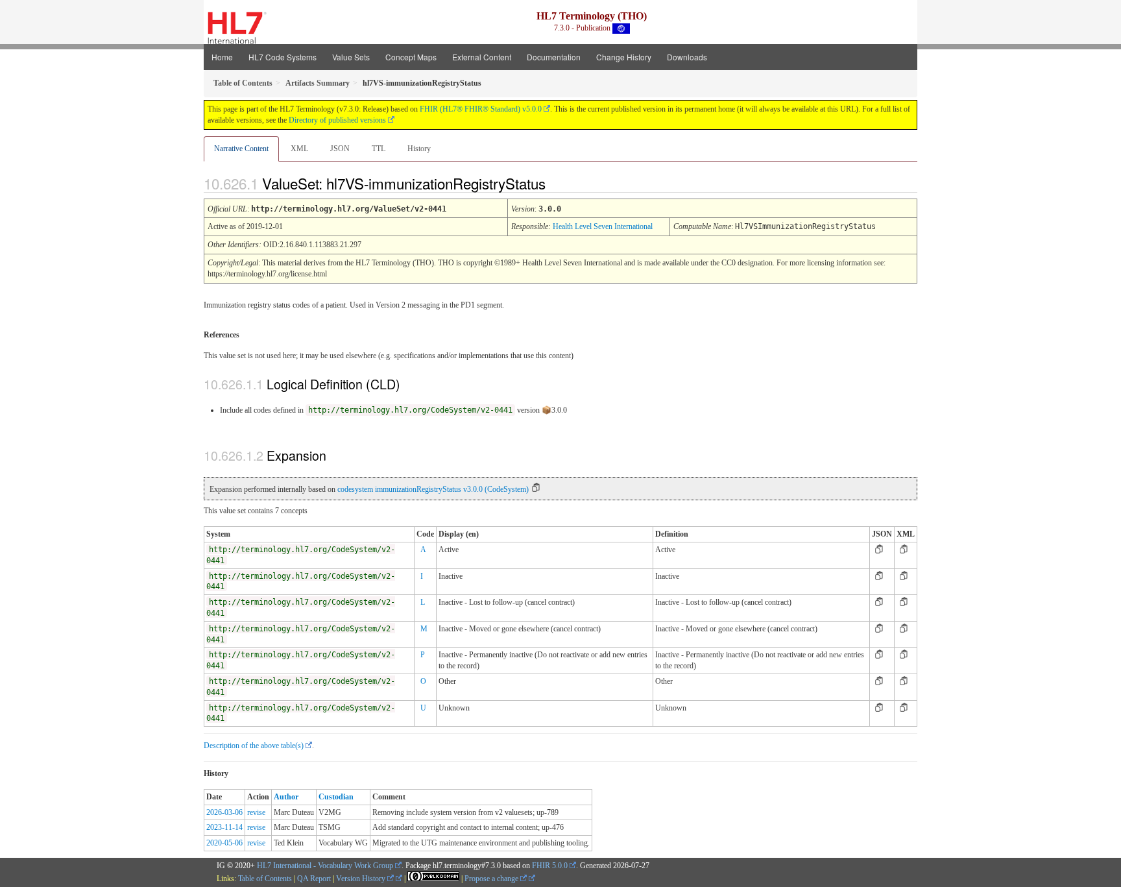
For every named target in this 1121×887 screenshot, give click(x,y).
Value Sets (351, 56)
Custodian (336, 796)
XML (299, 148)
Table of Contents (265, 878)
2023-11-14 (224, 827)
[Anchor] (556, 183)
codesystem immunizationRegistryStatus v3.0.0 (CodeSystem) (433, 489)
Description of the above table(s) (254, 745)
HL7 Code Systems (282, 56)
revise (256, 812)
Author (286, 796)
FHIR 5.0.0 (550, 865)
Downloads (687, 56)
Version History (361, 878)
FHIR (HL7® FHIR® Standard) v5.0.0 (481, 109)
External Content (481, 56)
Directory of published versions (337, 120)
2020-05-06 (224, 842)
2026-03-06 (224, 812)
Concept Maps (411, 56)
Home (222, 56)
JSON (340, 148)
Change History (623, 56)
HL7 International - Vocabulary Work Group (325, 865)
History (419, 148)
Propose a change (492, 878)
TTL (378, 148)
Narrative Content (241, 148)
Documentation (554, 56)
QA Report (314, 878)
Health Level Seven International (603, 226)
